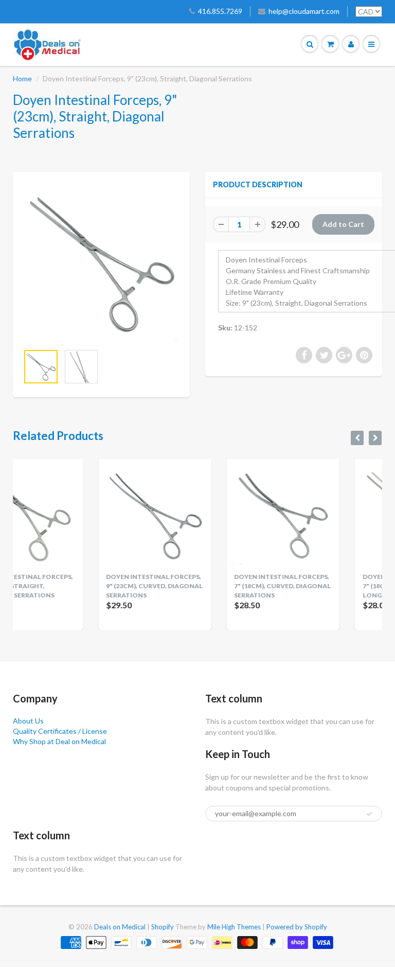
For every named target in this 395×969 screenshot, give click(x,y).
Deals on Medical (120, 927)
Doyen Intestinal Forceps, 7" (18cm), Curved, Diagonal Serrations (220, 586)
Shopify (162, 927)
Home (22, 78)
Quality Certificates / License (60, 731)
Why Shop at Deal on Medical (59, 741)
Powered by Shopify (296, 927)
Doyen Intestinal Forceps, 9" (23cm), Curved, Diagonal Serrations (92, 586)
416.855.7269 (220, 11)
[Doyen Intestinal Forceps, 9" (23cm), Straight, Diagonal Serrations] (101, 263)
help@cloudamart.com (303, 11)
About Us (28, 720)
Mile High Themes (234, 927)
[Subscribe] (369, 814)
